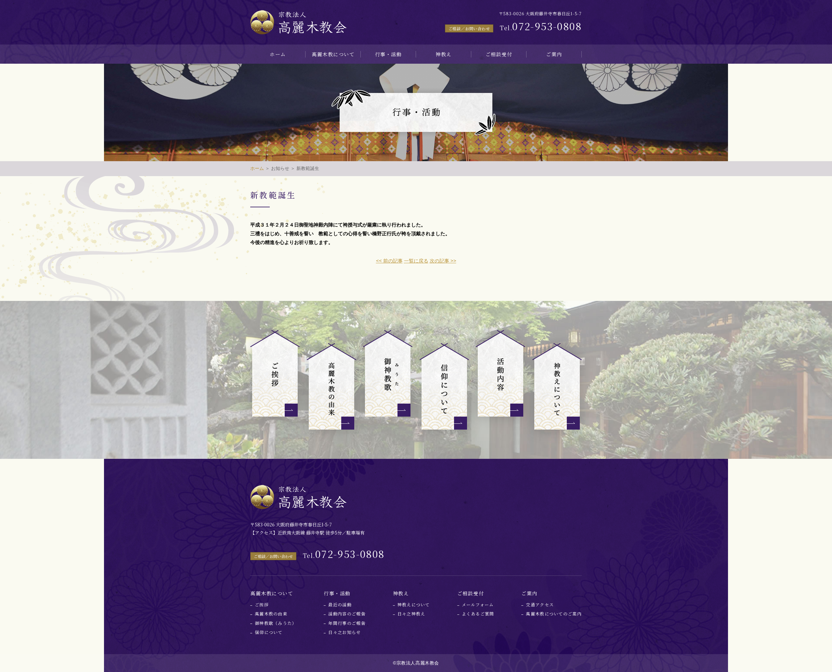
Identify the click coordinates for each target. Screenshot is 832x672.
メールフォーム (478, 604)
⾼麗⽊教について (333, 54)
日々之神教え (411, 614)
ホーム (278, 54)
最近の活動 (340, 604)
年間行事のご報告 (346, 623)
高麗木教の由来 (271, 614)
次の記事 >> (443, 261)
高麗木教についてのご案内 (554, 614)
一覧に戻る (416, 261)
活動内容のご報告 (346, 614)
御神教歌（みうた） (276, 623)
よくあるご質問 (478, 614)
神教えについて (413, 604)
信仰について (269, 632)
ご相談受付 (499, 54)
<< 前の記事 (389, 261)
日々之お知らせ (344, 632)
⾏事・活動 (388, 54)
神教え (444, 54)
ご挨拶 (262, 604)
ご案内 (554, 54)
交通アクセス (540, 604)
